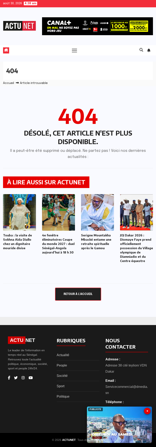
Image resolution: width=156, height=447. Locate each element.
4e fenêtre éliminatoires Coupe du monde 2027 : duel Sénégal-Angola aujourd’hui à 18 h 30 (58, 243)
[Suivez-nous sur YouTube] (31, 378)
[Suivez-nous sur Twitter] (16, 378)
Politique (63, 396)
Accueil (8, 83)
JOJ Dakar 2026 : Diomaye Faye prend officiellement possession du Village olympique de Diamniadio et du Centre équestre (136, 248)
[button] (141, 50)
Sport (60, 386)
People (62, 365)
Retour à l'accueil (78, 294)
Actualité (63, 355)
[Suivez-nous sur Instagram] (23, 378)
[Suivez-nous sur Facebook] (9, 378)
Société (62, 375)
